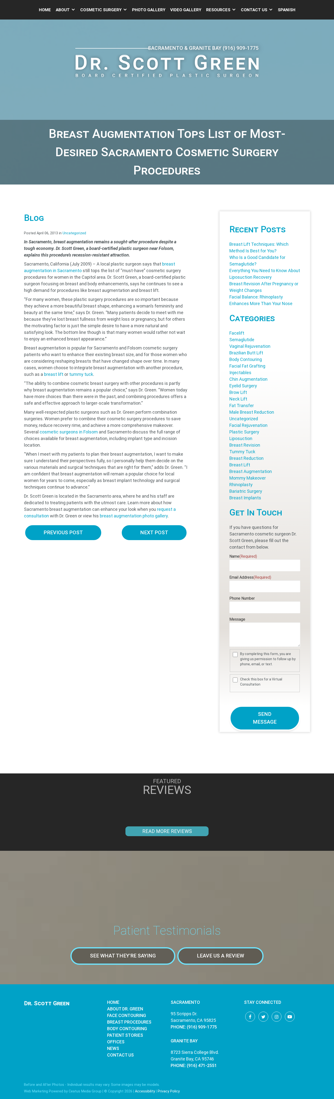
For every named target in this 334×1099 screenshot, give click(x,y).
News (113, 1048)
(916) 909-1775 (241, 48)
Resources (218, 9)
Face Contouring (126, 1015)
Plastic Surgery (244, 431)
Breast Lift (239, 464)
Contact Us (254, 9)
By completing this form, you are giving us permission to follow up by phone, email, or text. (268, 659)
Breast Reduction (246, 458)
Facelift (236, 333)
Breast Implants (245, 497)
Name (243, 556)
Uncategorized (74, 233)
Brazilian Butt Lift (246, 352)
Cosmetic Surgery (101, 9)
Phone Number (242, 598)
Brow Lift (238, 392)
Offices (115, 1041)
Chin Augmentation (248, 379)
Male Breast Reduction (251, 412)
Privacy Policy (169, 1091)
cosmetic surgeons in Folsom (69, 431)
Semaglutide (241, 339)
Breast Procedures (129, 1022)
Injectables (240, 372)
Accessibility (145, 1091)
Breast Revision (244, 445)
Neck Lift (238, 398)
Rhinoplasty (241, 484)
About (63, 9)
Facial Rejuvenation (248, 425)
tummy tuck (81, 374)
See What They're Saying (123, 956)
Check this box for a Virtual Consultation (261, 681)
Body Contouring (245, 359)
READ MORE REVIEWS (167, 831)
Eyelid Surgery (243, 385)
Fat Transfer (241, 405)
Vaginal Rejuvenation (249, 346)
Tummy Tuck (242, 451)
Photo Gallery (148, 9)
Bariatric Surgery (245, 491)
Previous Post (63, 532)
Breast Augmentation (250, 471)
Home (45, 9)
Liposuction (240, 438)
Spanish (286, 9)
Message (237, 619)
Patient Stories (125, 1035)
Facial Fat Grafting (247, 366)
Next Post (154, 532)
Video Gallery (185, 9)
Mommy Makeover (247, 478)
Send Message (265, 718)
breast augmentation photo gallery (134, 515)
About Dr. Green (125, 1008)
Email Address (250, 577)
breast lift (53, 374)
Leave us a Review (220, 956)
